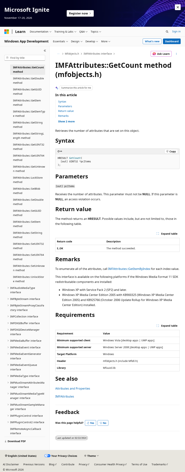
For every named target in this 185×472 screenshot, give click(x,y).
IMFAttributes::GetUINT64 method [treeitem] (28, 158)
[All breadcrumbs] (58, 54)
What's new (152, 41)
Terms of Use (139, 464)
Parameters (65, 106)
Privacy (83, 464)
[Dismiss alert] (178, 7)
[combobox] (24, 58)
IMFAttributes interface (98, 53)
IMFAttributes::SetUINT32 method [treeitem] (28, 246)
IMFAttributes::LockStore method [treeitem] (28, 180)
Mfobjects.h (72, 53)
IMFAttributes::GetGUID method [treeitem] (27, 92)
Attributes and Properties (72, 388)
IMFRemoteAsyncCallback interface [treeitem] (25, 431)
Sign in (176, 31)
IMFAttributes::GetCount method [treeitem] (28, 70)
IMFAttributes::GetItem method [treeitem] (27, 103)
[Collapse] (45, 51)
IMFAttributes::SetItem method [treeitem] (26, 224)
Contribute (67, 464)
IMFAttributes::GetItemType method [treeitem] (29, 114)
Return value (66, 111)
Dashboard (172, 41)
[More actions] (176, 54)
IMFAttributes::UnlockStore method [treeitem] (28, 279)
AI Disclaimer (11, 464)
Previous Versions (34, 464)
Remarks (63, 116)
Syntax (62, 101)
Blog (51, 464)
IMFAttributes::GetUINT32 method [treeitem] (28, 147)
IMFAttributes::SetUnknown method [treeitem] (29, 268)
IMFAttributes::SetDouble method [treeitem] (28, 202)
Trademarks (159, 464)
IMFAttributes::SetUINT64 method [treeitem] (28, 257)
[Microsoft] (6, 31)
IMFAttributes (64, 396)
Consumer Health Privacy (109, 464)
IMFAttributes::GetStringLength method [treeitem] (28, 136)
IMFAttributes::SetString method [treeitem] (27, 235)
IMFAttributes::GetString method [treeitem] (28, 125)
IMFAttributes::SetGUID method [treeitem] (27, 213)
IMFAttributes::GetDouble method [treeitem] (28, 81)
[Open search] (167, 31)
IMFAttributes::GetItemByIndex (129, 269)
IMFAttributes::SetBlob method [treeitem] (26, 191)
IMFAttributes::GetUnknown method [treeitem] (29, 169)
